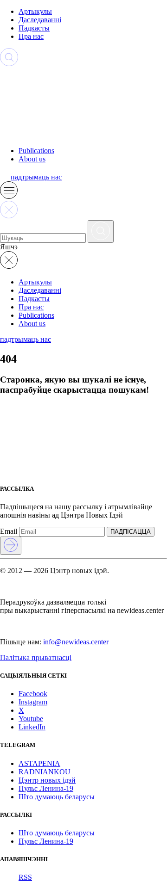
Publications (36, 150)
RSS (25, 877)
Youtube (31, 718)
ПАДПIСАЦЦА (130, 531)
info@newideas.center (76, 642)
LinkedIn (32, 727)
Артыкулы (35, 11)
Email (8, 531)
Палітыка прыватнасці (35, 657)
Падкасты (34, 28)
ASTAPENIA (39, 763)
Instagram (33, 702)
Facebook (33, 694)
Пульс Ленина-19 (46, 788)
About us (32, 159)
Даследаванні (40, 20)
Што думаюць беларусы (57, 797)
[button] (9, 196)
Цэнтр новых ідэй (47, 780)
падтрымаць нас (36, 177)
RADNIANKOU (45, 772)
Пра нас (31, 36)
